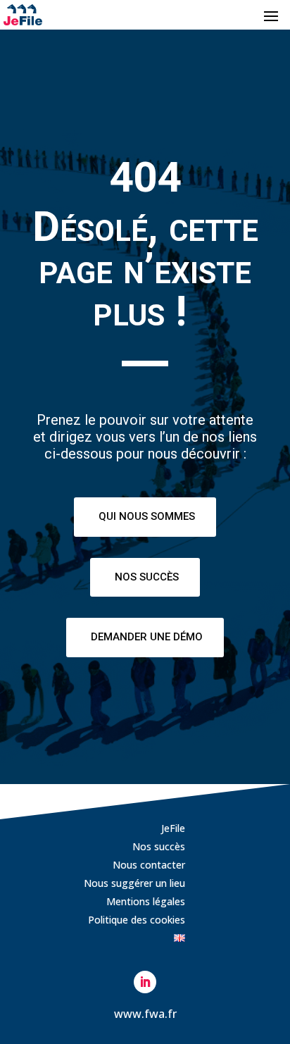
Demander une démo (147, 636)
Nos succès (147, 577)
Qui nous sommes (147, 516)
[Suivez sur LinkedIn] (145, 982)
